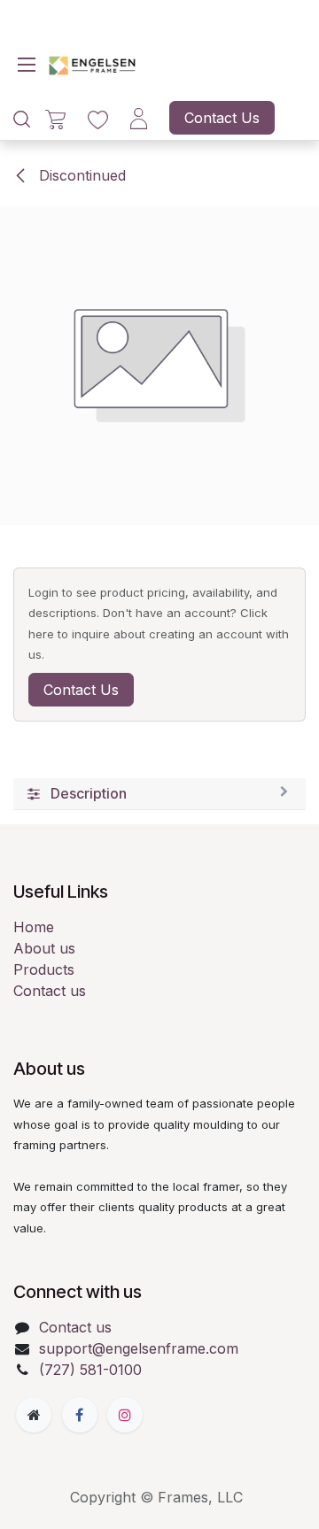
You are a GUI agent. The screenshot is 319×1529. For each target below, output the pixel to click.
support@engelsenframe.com (138, 1348)
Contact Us (222, 118)
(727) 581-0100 (90, 1369)
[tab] (159, 794)
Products (43, 969)
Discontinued (80, 175)
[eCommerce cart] (55, 118)
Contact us (49, 991)
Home (33, 927)
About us (44, 948)
